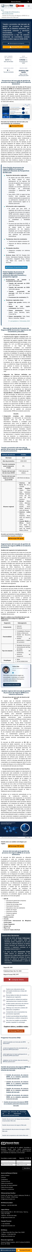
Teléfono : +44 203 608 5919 (9, 1205)
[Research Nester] (7, 6)
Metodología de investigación (16, 43)
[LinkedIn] (13, 673)
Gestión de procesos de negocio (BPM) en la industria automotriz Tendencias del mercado (17, 1083)
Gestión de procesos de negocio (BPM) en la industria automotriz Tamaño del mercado (17, 1076)
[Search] (28, 2)
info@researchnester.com (8, 1199)
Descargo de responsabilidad (9, 1185)
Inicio (2, 10)
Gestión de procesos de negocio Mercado (14, 1125)
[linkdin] (28, 1158)
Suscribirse (27, 1168)
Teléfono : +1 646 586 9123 (8, 1234)
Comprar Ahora (17, 980)
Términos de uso (5, 1181)
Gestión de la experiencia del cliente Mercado (15, 1135)
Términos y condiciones (7, 1189)
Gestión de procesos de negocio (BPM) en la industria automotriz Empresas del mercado (16, 1103)
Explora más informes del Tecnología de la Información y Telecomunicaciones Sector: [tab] (14, 1113)
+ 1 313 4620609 (5, 1223)
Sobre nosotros (5, 1175)
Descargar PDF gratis (17, 47)
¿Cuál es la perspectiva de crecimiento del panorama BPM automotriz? (15, 1048)
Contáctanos (4, 1179)
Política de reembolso (7, 1183)
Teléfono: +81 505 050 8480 (9, 1215)
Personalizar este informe (12, 684)
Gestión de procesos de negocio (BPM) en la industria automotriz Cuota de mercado (17, 1097)
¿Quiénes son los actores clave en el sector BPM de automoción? (15, 1060)
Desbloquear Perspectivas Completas (17, 267)
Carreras (3, 1177)
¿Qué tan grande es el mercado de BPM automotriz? (14, 1042)
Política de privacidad (7, 1187)
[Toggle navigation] (28, 6)
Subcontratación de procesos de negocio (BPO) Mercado (16, 1130)
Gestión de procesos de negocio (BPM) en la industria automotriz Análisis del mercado (17, 1090)
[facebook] (26, 1158)
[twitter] (30, 1158)
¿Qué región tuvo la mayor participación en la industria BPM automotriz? (15, 1054)
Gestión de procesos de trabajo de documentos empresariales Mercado (15, 1120)
